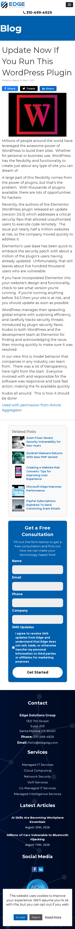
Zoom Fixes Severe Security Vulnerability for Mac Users (43, 441)
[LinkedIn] (40, 869)
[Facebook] (34, 869)
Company (20, 610)
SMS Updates (23, 627)
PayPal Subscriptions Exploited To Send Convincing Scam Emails (43, 504)
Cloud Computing (37, 770)
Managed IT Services (37, 765)
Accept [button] (20, 917)
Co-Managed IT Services (37, 788)
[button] (69, 4)
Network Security (37, 776)
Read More (53, 917)
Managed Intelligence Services (37, 794)
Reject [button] (36, 917)
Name (18, 561)
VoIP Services (38, 782)
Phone (17, 594)
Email (17, 577)
